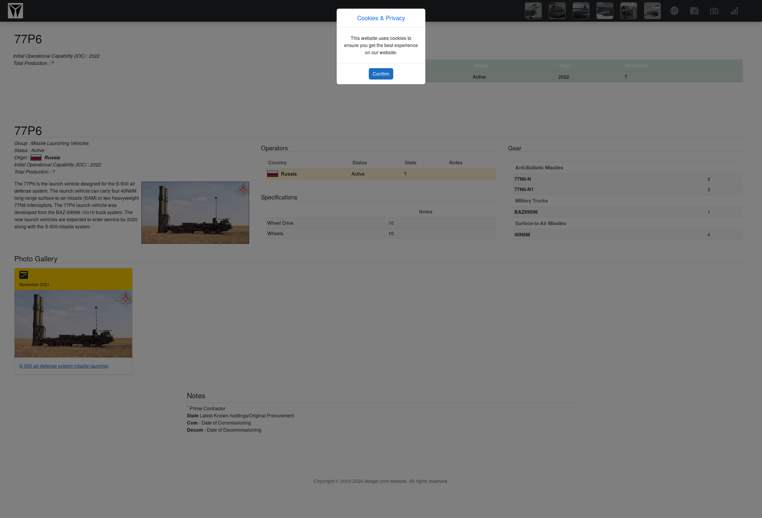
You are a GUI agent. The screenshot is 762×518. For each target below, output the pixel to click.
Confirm (381, 73)
